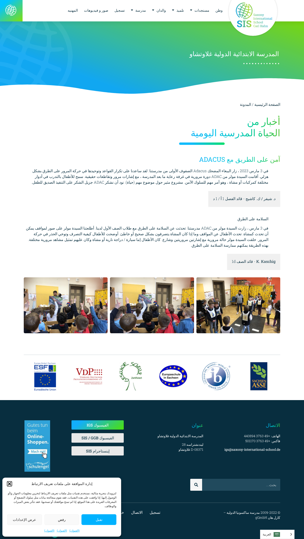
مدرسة (140, 10)
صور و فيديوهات (96, 10)
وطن (219, 10)
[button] (9, 483)
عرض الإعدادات (24, 519)
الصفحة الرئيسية (267, 104)
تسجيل (119, 10)
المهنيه (73, 10)
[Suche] (196, 485)
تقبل (99, 519)
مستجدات (202, 10)
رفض (62, 519)
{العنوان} (74, 530)
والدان (161, 10)
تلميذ (180, 10)
